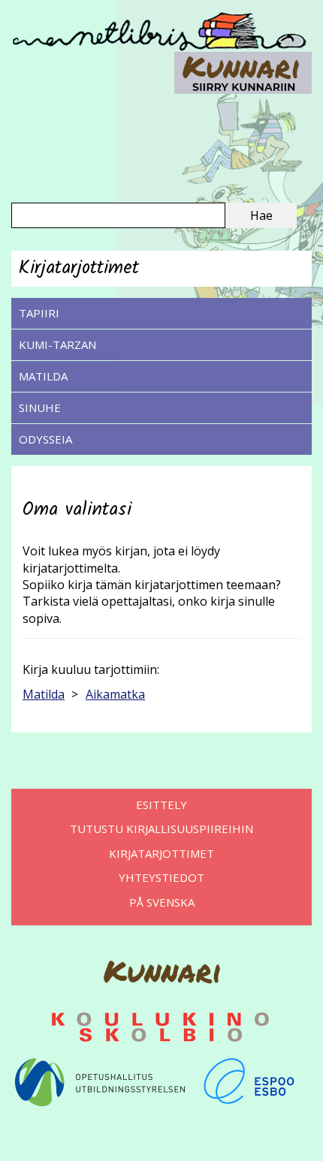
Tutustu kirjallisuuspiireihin (161, 828)
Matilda (43, 375)
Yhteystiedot (161, 877)
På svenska (162, 902)
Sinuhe (40, 407)
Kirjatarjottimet (161, 853)
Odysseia (45, 439)
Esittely (161, 804)
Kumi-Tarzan (57, 344)
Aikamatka (115, 694)
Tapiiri (39, 312)
